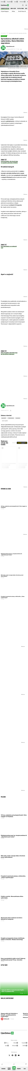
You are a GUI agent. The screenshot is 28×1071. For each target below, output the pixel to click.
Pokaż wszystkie (5, 420)
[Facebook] (12, 1055)
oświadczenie (10, 121)
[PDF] (10, 410)
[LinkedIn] (15, 1055)
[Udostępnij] (26, 1064)
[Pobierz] (21, 49)
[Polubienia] (2, 1064)
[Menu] (26, 5)
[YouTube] (18, 1055)
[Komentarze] (14, 1064)
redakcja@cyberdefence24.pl (9, 437)
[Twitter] (9, 1055)
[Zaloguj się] (23, 5)
